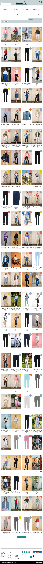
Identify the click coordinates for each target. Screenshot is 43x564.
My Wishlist (39, 2)
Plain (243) (6, 21)
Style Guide (2, 556)
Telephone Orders (3, 553)
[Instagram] (27, 552)
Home (1, 11)
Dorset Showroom (10, 551)
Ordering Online (3, 552)
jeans (34, 14)
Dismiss (39, 562)
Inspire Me (17, 558)
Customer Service (10, 552)
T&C (1, 558)
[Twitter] (25, 552)
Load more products (21, 536)
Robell (5, 11)
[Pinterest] (29, 552)
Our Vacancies (9, 553)
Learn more (15, 562)
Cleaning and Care (3, 557)
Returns (2, 555)
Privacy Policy (9, 558)
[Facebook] (23, 552)
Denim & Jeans (10, 11)
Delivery (2, 554)
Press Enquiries (17, 551)
